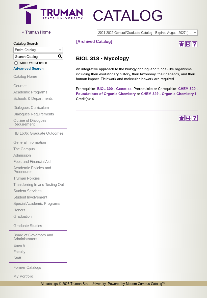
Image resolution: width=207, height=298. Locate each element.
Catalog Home (25, 76)
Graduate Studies (27, 226)
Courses (20, 86)
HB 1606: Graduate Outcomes (38, 133)
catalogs (51, 284)
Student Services (27, 191)
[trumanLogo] (51, 22)
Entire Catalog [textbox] (25, 50)
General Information (29, 142)
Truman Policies (26, 178)
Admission (22, 155)
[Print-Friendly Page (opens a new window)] (188, 44)
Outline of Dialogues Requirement (29, 122)
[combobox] (147, 33)
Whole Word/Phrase (33, 63)
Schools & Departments (33, 98)
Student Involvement (30, 197)
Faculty (19, 252)
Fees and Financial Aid (31, 161)
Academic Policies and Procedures (32, 170)
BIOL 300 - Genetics (114, 89)
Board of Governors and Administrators (33, 237)
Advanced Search (28, 68)
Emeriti (19, 245)
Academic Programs (30, 92)
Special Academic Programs (36, 203)
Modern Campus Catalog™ (145, 284)
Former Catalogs (27, 267)
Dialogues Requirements (33, 114)
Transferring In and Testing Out (38, 184)
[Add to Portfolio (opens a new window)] (181, 44)
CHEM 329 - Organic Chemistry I (168, 94)
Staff (17, 258)
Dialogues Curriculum (31, 107)
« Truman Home (36, 32)
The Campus (24, 149)
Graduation (22, 216)
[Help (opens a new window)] (194, 44)
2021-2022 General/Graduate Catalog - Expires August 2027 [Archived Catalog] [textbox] (147, 33)
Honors (19, 210)
